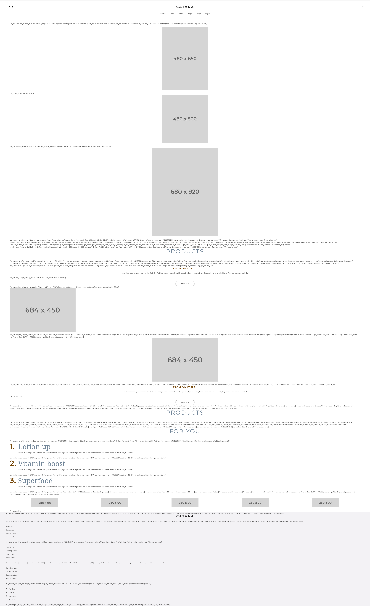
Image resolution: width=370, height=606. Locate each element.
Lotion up (34, 446)
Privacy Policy (11, 533)
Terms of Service (12, 537)
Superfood (35, 480)
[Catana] (185, 58)
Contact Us (10, 530)
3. (13, 480)
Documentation (11, 575)
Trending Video (11, 551)
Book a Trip (10, 554)
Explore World (11, 547)
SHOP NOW (185, 283)
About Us (9, 526)
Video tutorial (11, 578)
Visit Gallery (10, 558)
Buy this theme (11, 568)
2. (13, 463)
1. (12, 446)
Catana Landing (11, 571)
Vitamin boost (41, 463)
